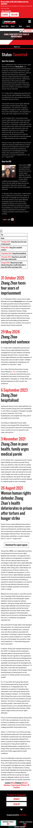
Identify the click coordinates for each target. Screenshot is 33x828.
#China (13, 783)
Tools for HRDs (5, 26)
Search (28, 26)
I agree (5, 14)
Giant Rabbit (22, 815)
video (14, 372)
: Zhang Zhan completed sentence (11, 248)
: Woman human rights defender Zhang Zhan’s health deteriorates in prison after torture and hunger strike (13, 265)
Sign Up (16, 804)
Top (2, 235)
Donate (12, 26)
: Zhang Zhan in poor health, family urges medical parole (13, 258)
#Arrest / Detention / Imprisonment (16, 784)
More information (6, 11)
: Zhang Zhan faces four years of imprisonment (14, 243)
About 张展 (17, 47)
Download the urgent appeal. (16, 544)
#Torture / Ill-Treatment (21, 786)
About (2, 238)
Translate (29, 30)
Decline (14, 14)
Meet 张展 (7, 219)
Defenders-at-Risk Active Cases (24, 823)
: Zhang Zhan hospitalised (13, 253)
